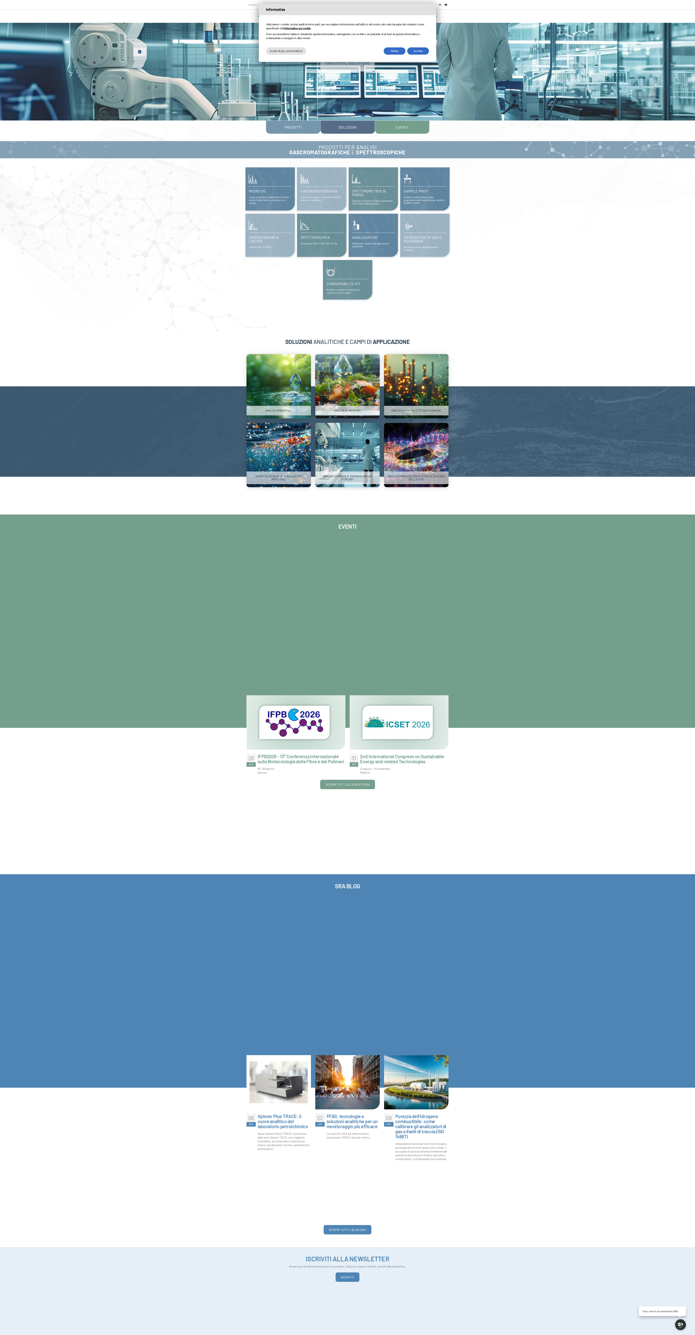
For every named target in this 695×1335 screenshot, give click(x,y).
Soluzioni (348, 127)
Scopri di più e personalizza (286, 50)
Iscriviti (347, 1277)
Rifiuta (394, 50)
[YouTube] (445, 4)
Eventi (402, 127)
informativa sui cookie (297, 28)
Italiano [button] (252, 4)
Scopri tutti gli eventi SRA (347, 784)
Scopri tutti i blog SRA (347, 1230)
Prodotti (293, 127)
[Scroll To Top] (6, 1331)
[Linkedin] (440, 4)
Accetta (418, 50)
